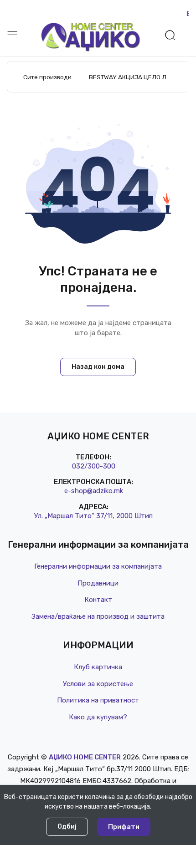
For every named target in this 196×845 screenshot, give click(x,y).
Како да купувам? (98, 717)
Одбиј (67, 826)
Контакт (98, 600)
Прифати (123, 827)
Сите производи (47, 77)
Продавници (98, 583)
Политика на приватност (98, 700)
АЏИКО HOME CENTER (85, 757)
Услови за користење (98, 684)
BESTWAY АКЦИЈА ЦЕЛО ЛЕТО (133, 77)
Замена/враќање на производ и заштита (98, 616)
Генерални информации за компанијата (98, 566)
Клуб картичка (98, 667)
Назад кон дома (98, 367)
